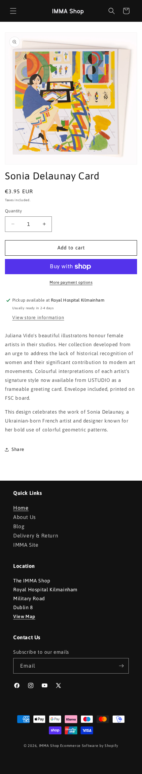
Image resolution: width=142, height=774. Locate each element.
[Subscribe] (121, 666)
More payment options (71, 282)
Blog (18, 526)
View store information (38, 317)
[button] (13, 11)
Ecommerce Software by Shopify (89, 746)
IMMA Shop (49, 746)
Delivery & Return (35, 535)
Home (20, 508)
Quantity (13, 210)
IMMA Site (25, 545)
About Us (24, 517)
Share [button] (18, 449)
